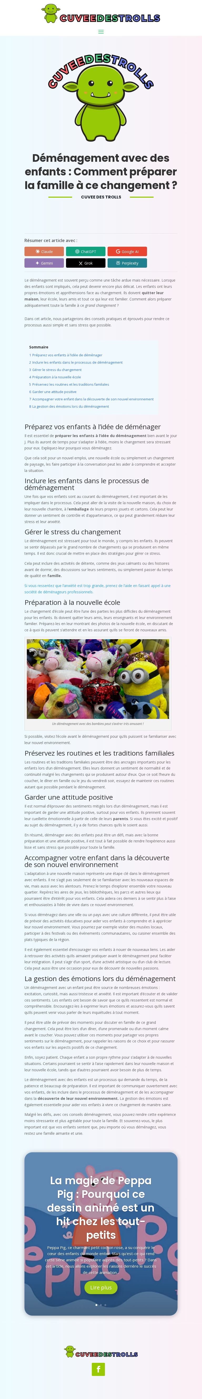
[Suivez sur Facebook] (98, 1369)
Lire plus (101, 1287)
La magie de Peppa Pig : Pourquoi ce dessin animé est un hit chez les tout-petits (101, 1207)
